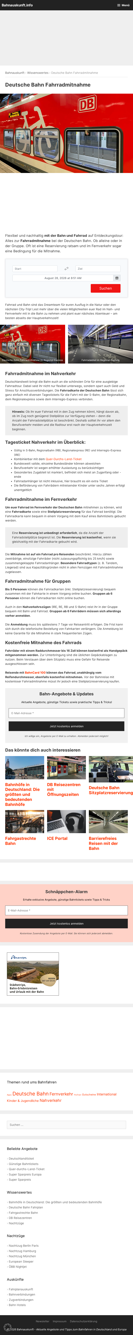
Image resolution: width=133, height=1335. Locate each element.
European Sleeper (21, 1261)
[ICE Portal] (66, 831)
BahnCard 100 (35, 672)
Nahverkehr (51, 1100)
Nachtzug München (22, 1256)
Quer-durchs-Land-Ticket (27, 1169)
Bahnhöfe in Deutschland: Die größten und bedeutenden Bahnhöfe (22, 794)
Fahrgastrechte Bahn (23, 1212)
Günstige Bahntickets (23, 1164)
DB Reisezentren (20, 1218)
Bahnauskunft (14, 73)
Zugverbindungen (21, 1300)
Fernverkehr (61, 1093)
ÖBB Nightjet (18, 1266)
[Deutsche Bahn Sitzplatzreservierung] (111, 780)
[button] (7, 1327)
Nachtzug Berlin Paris (24, 1245)
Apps (9, 1095)
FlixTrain (77, 1095)
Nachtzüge (16, 1223)
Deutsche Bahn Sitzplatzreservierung (111, 790)
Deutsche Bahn (30, 1094)
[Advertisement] (66, 38)
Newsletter (42, 1321)
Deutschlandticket (21, 1158)
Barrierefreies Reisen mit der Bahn (103, 843)
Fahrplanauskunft (21, 1289)
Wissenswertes (37, 73)
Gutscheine (89, 1094)
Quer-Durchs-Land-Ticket (64, 459)
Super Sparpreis (20, 1179)
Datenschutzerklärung (83, 1321)
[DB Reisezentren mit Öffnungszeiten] (66, 777)
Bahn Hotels (17, 1305)
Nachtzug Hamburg (22, 1251)
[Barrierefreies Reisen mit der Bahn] (108, 831)
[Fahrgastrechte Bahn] (24, 831)
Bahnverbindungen (22, 1294)
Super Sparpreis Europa (25, 1174)
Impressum (59, 1321)
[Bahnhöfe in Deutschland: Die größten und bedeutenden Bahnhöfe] (24, 777)
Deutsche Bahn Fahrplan (26, 1207)
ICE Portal (57, 838)
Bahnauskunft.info (17, 5)
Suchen (105, 288)
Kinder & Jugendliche (23, 1101)
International (107, 1094)
